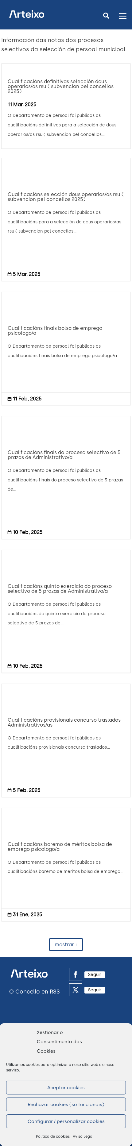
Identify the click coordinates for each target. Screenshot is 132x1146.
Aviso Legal (83, 1136)
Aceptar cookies (66, 1087)
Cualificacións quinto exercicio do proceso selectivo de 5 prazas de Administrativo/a (66, 611)
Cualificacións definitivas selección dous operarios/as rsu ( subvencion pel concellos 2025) (61, 86)
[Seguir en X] (75, 989)
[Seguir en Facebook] (75, 974)
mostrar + (66, 944)
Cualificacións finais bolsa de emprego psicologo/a (66, 348)
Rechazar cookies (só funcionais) (66, 1104)
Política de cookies (53, 1136)
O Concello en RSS (34, 991)
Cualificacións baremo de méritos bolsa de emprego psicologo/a (66, 864)
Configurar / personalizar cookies (66, 1121)
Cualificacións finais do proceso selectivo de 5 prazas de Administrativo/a (66, 477)
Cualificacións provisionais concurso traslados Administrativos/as (66, 740)
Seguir (94, 974)
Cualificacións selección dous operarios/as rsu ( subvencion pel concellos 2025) (66, 219)
